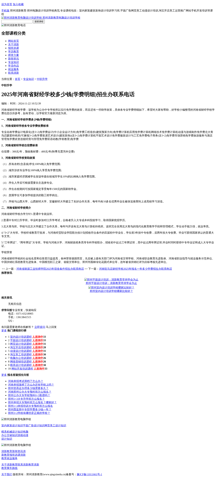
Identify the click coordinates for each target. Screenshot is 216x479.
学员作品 (13, 65)
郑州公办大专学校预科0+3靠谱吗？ (29, 395)
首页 (17, 79)
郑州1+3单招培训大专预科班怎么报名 (30, 405)
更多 (4, 330)
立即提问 (39, 327)
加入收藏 (18, 4)
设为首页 (6, 4)
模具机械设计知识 (12, 431)
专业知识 (13, 62)
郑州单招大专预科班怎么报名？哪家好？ (32, 402)
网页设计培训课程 (21, 343)
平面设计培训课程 (21, 340)
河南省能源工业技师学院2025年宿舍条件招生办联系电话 (50, 268)
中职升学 (42, 79)
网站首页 (13, 40)
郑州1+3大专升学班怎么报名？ (26, 398)
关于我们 (6, 474)
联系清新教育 (26, 464)
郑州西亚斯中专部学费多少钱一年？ (29, 409)
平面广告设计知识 (34, 425)
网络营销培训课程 (21, 361)
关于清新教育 (9, 464)
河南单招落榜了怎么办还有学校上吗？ (31, 384)
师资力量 (13, 55)
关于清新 (13, 44)
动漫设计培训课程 (21, 350)
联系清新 (13, 72)
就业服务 (13, 69)
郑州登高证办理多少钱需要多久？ (28, 388)
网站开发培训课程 (22, 368)
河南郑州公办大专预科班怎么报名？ (29, 391)
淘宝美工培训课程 (21, 354)
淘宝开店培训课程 (21, 347)
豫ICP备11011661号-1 (89, 474)
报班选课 (13, 48)
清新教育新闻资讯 (12, 451)
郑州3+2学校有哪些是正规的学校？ (29, 413)
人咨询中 (37, 336)
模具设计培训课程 (21, 365)
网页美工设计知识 (55, 425)
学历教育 (13, 51)
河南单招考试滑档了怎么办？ (25, 381)
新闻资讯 (13, 58)
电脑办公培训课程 (21, 358)
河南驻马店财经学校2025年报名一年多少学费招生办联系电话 (135, 268)
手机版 (5, 10)
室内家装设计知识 (12, 425)
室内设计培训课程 (21, 336)
